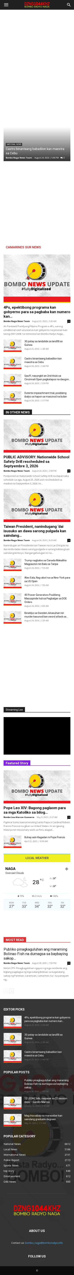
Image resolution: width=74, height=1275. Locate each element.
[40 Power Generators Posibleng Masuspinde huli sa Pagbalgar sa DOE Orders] (13, 599)
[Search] (69, 5)
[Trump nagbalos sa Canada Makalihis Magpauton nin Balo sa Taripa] (13, 565)
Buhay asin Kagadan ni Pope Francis (44, 837)
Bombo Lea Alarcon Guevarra (19, 817)
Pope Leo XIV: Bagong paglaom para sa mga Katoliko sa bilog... (35, 810)
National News (14, 144)
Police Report (61, 238)
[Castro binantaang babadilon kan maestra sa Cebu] (37, 127)
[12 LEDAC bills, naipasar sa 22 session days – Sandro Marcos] (13, 1103)
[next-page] (11, 991)
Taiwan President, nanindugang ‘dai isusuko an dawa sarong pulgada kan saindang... (35, 531)
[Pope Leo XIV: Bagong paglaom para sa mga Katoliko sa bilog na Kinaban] (37, 786)
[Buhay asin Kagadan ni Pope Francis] (13, 842)
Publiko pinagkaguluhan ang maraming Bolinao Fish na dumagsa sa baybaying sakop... (36, 953)
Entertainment (60, 241)
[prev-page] (6, 991)
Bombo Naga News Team (19, 157)
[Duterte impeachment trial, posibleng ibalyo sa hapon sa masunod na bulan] (13, 397)
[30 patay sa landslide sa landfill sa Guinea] (13, 346)
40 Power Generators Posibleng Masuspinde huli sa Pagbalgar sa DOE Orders (45, 598)
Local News (38, 238)
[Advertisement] (37, 48)
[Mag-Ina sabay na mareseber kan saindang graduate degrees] (13, 1120)
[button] (6, 5)
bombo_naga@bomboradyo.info (44, 1242)
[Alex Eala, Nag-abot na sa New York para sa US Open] (13, 582)
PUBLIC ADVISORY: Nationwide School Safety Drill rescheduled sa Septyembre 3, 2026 (36, 461)
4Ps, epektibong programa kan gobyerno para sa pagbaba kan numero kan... (37, 312)
